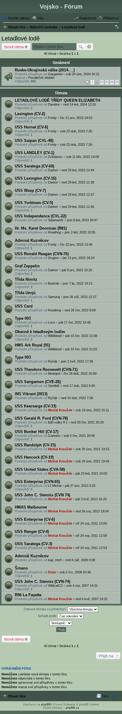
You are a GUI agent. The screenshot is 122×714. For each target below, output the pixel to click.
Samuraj (54, 297)
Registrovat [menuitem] (87, 18)
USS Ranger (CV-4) (32, 531)
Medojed (54, 373)
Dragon (53, 258)
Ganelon (54, 435)
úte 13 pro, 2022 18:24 (78, 258)
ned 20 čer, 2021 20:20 (87, 422)
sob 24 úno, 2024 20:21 (82, 74)
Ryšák (52, 361)
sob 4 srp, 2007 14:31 (82, 585)
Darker (53, 170)
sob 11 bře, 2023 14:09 (82, 157)
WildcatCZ (55, 585)
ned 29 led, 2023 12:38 (78, 182)
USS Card (24, 306)
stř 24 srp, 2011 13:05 (91, 523)
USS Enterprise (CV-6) (35, 519)
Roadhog (54, 232)
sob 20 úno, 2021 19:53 (92, 449)
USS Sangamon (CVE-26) (38, 381)
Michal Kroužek (60, 410)
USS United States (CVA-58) (40, 469)
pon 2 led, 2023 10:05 (80, 232)
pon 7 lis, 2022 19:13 (77, 283)
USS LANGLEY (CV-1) (34, 152)
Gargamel (55, 74)
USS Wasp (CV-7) (30, 190)
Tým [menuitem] (105, 696)
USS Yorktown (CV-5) (34, 202)
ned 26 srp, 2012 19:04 (92, 511)
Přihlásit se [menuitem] (111, 18)
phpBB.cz (72, 707)
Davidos (54, 104)
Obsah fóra (16, 696)
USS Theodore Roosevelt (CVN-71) (46, 369)
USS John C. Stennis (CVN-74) (42, 581)
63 (106, 82)
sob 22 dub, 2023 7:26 (76, 144)
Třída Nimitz (26, 279)
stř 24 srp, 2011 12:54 (91, 548)
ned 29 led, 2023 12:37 (78, 194)
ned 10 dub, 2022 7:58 (77, 398)
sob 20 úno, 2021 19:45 (92, 461)
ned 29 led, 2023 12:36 (78, 206)
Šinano (21, 568)
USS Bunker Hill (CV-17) (36, 431)
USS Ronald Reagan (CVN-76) (42, 254)
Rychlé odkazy (19, 18)
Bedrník (53, 283)
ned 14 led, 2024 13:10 (79, 104)
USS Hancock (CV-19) (34, 457)
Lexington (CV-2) (30, 114)
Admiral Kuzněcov (32, 240)
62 (101, 82)
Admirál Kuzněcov (32, 556)
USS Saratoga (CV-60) (34, 166)
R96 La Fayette (28, 595)
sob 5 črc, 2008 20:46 (75, 572)
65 (116, 82)
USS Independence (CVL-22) (40, 216)
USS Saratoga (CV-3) (33, 544)
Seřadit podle (47, 616)
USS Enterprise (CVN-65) (37, 481)
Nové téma (14, 46)
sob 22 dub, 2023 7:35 (76, 131)
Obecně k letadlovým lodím (40, 331)
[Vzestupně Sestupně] (61, 623)
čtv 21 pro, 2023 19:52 (76, 118)
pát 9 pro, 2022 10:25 (77, 270)
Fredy (52, 118)
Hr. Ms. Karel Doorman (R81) (41, 228)
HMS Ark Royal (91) (32, 345)
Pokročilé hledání (89, 46)
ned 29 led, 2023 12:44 (78, 170)
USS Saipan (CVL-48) (34, 140)
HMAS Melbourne (31, 507)
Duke (52, 572)
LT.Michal (54, 485)
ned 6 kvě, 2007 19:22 (91, 599)
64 (111, 82)
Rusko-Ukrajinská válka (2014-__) (45, 70)
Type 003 (23, 318)
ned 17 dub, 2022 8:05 (79, 385)
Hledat (80, 46)
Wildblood (55, 336)
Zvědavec (55, 157)
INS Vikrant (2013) (31, 394)
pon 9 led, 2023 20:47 (82, 220)
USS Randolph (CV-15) (35, 445)
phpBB (46, 704)
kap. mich (55, 560)
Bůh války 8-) (57, 422)
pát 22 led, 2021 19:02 (91, 473)
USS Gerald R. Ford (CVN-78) (41, 418)
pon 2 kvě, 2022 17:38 (77, 361)
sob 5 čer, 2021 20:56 (79, 435)
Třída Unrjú (25, 293)
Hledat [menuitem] (117, 27)
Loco (51, 322)
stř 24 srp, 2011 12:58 (91, 535)
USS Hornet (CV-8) (31, 127)
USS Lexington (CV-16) (35, 178)
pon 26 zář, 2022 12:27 (80, 297)
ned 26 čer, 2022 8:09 (80, 310)
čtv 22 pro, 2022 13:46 (76, 244)
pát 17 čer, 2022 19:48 (75, 322)
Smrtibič (54, 385)
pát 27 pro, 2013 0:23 (80, 485)
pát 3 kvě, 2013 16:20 (91, 499)
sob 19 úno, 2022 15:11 (92, 410)
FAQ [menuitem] (40, 18)
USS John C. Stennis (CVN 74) (42, 495)
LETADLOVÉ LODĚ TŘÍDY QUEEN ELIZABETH (57, 100)
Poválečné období (41, 77)
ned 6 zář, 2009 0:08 (80, 560)
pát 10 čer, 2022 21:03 (81, 349)
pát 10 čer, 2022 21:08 (81, 336)
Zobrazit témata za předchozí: (45, 609)
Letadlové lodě (20, 38)
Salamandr (55, 220)
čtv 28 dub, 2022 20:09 (80, 373)
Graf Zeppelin (27, 266)
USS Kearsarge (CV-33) (35, 406)
